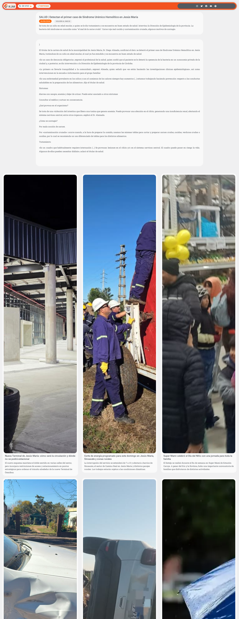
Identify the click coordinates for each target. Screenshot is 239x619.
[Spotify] (215, 6)
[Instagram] (197, 6)
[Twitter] (202, 6)
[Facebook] (206, 6)
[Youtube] (211, 6)
